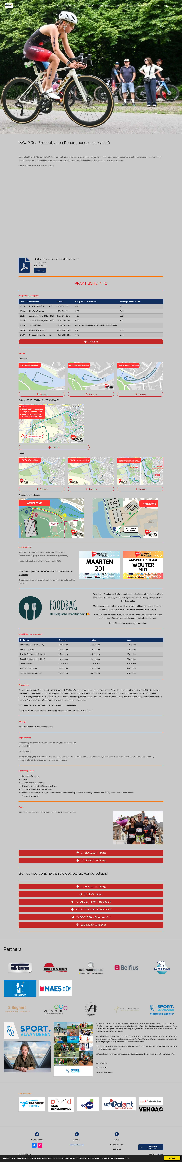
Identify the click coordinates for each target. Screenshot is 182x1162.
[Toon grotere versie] (42, 376)
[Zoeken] (174, 5)
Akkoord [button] (172, 1158)
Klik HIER (26, 746)
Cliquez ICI (26, 751)
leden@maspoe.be (77, 1144)
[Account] (167, 5)
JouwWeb (160, 1154)
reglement (23, 574)
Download (40, 270)
